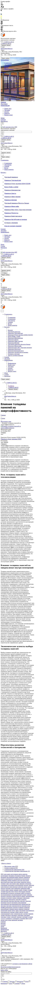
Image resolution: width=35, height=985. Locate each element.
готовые (3, 883)
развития (27, 907)
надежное (11, 893)
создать (26, 912)
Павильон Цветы (9, 83)
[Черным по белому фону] (1, 10)
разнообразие (5, 909)
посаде (9, 902)
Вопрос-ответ (8, 115)
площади (23, 899)
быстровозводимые (12, 877)
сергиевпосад (30, 910)
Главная (3, 921)
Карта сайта (4, 970)
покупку (22, 901)
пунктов (15, 907)
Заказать (3, 444)
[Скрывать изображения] (2, 24)
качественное (5, 887)
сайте (17, 910)
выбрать (14, 880)
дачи (7, 883)
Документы (7, 64)
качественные (13, 887)
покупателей (5, 901)
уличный (25, 917)
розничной (4, 910)
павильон (20, 898)
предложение (22, 902)
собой (17, 912)
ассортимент (4, 875)
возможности (9, 879)
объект (23, 896)
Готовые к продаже (10, 97)
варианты (27, 877)
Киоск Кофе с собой (10, 80)
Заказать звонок (5, 45)
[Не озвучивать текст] (2, 29)
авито (9, 874)
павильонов (4, 899)
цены (9, 920)
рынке (10, 910)
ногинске (9, 896)
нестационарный (16, 894)
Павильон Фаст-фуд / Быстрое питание (16, 91)
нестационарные (6, 894)
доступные (12, 883)
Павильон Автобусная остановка (14, 96)
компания (24, 888)
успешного (8, 918)
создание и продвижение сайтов (22, 963)
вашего (3, 879)
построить (14, 902)
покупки (17, 901)
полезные (4, 902)
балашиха (12, 875)
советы (21, 912)
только (3, 915)
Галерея (6, 66)
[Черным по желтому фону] (1, 16)
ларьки (11, 890)
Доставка (4, 104)
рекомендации (13, 909)
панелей (18, 899)
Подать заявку (5, 58)
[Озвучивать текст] (2, 27)
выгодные (10, 882)
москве (28, 891)
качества (31, 885)
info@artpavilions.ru (6, 48)
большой (3, 877)
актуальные (14, 874)
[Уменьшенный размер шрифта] (1, 3)
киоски (3, 888)
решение (21, 909)
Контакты (4, 121)
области (18, 896)
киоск (25, 887)
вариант (21, 877)
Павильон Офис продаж (11, 85)
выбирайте (4, 880)
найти (23, 893)
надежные (17, 893)
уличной (13, 917)
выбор (10, 880)
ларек (7, 890)
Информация (5, 105)
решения (26, 909)
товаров (30, 913)
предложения (5, 904)
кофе (28, 888)
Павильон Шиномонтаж (11, 81)
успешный (15, 918)
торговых (4, 917)
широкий (14, 920)
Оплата (6, 111)
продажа (3, 906)
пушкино (21, 907)
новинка (29, 894)
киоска (30, 887)
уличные (19, 917)
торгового (14, 915)
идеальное (28, 883)
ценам (2, 920)
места (13, 891)
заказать (22, 883)
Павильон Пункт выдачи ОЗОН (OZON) (16, 78)
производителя (16, 906)
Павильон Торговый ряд (11, 77)
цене (6, 920)
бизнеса (28, 875)
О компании (5, 60)
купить (3, 890)
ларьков (16, 890)
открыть (3, 898)
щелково (20, 920)
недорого (28, 893)
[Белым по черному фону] (1, 12)
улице (8, 917)
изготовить (11, 885)
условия (30, 917)
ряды (13, 910)
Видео (6, 67)
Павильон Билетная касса (12, 94)
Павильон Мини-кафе (11, 89)
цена (30, 918)
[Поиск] (2, 123)
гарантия (23, 882)
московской (4, 893)
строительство (18, 913)
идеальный (4, 885)
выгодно (20, 880)
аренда (20, 874)
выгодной (4, 882)
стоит (11, 913)
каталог (26, 885)
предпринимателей (15, 904)
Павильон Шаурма (10, 86)
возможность (18, 879)
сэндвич (25, 913)
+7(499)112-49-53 (8, 42)
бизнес (23, 875)
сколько (12, 912)
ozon (5, 874)
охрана (14, 898)
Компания (4, 928)
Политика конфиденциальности (10, 967)
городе (28, 882)
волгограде (25, 879)
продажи (9, 906)
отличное (9, 898)
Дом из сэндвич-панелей (11, 99)
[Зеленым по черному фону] (1, 18)
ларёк (20, 890)
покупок (28, 901)
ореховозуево (30, 896)
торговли (8, 915)
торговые (20, 915)
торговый (27, 915)
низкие (24, 894)
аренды (25, 874)
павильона (26, 898)
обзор (14, 896)
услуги (3, 918)
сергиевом (22, 910)
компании (17, 888)
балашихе (18, 875)
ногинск (3, 896)
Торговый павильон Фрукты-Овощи (15, 88)
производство (26, 906)
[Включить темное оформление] (2, 155)
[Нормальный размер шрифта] (2, 5)
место (16, 891)
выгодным (17, 882)
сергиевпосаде (5, 912)
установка (22, 918)
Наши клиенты (9, 69)
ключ (12, 888)
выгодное (26, 880)
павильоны (11, 899)
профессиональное (6, 907)
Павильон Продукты (10, 93)
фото (27, 918)
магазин (8, 891)
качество (20, 887)
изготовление (19, 885)
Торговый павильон (10, 75)
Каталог (3, 72)
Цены (3, 118)
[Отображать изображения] (2, 22)
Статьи (3, 120)
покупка (11, 901)
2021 (2, 874)
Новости (7, 113)
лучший (3, 891)
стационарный (5, 913)
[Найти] (2, 134)
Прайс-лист (7, 108)
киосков (7, 888)
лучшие (29, 890)
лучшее (25, 890)
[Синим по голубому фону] (1, 14)
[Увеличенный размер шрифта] (2, 7)
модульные (22, 891)
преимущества (25, 904)
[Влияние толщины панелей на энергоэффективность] (17, 428)
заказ (17, 883)
